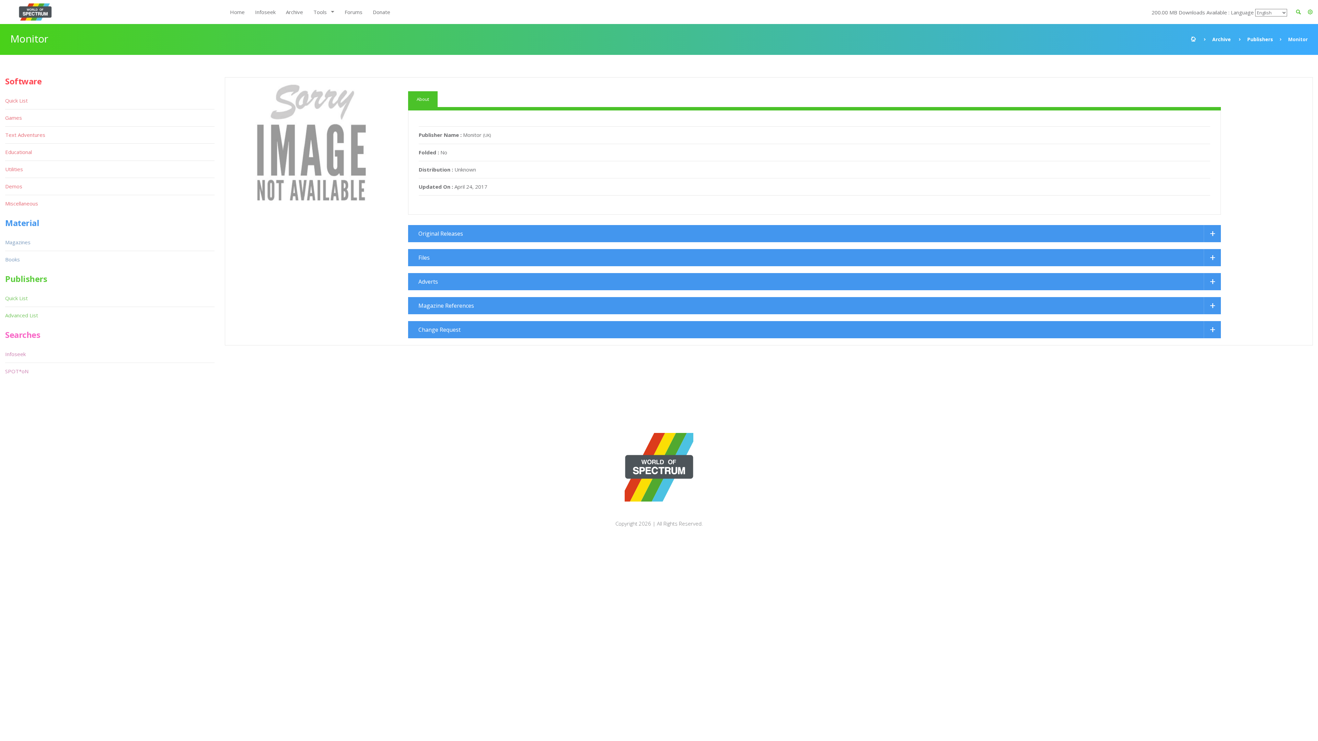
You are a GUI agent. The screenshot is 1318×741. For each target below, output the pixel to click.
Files (424, 257)
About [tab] (423, 99)
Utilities (14, 169)
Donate (381, 12)
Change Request (439, 329)
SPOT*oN (16, 371)
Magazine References (446, 305)
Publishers (1260, 39)
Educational (18, 152)
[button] (1310, 12)
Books (12, 259)
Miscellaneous (21, 203)
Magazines (18, 242)
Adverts (428, 281)
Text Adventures (25, 134)
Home (237, 12)
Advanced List (21, 315)
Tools (320, 12)
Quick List (16, 100)
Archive (294, 12)
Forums (353, 12)
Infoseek (265, 12)
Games (13, 117)
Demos (13, 186)
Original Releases (440, 233)
